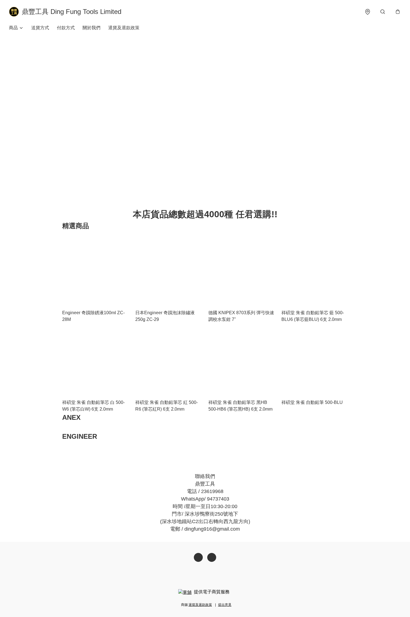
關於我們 (91, 27)
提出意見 (224, 605)
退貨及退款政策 (123, 27)
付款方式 (66, 27)
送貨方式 (40, 27)
